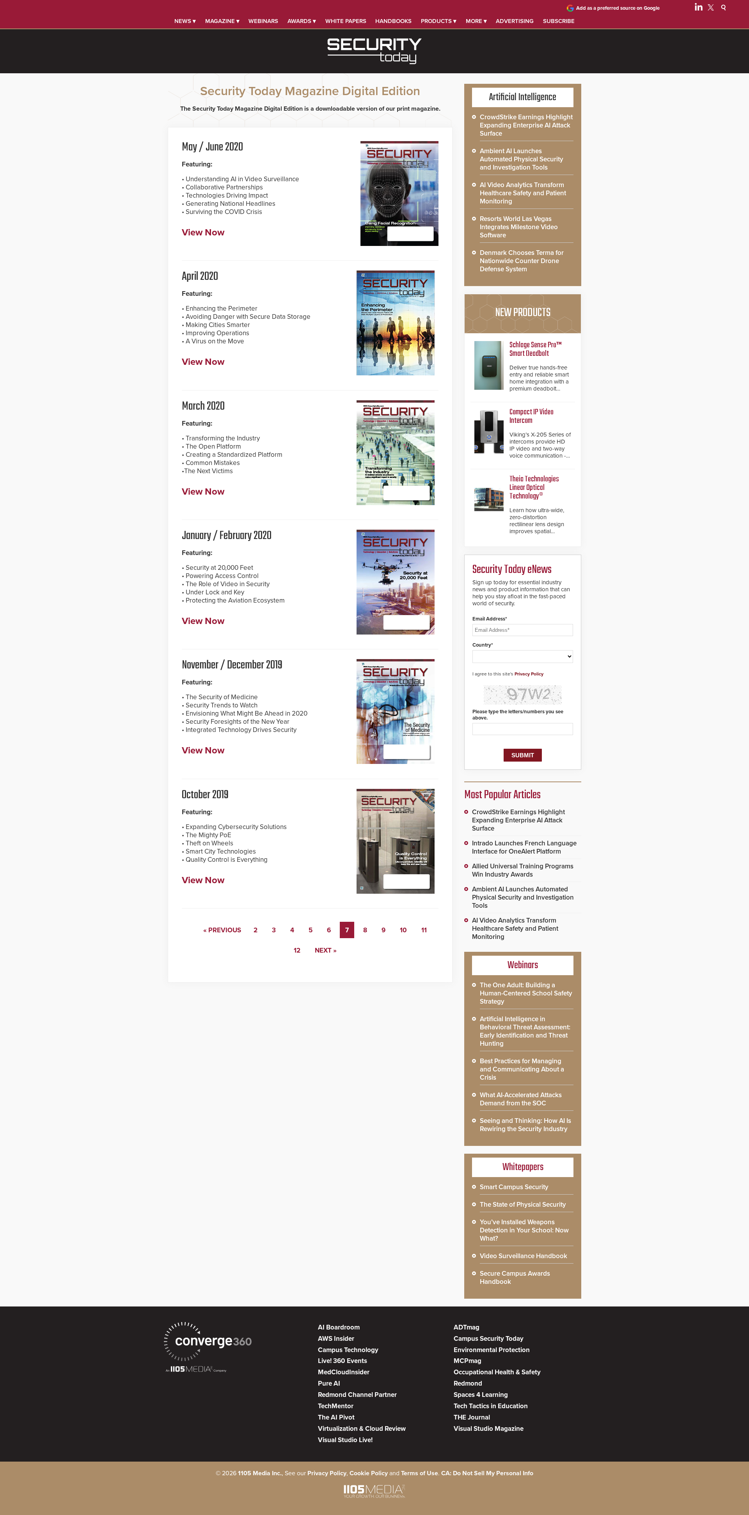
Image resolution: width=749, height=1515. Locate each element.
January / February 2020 (227, 536)
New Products (522, 313)
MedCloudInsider (343, 1372)
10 (403, 930)
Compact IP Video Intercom (531, 416)
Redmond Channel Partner (357, 1395)
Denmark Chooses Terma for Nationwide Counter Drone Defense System (522, 261)
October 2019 (205, 795)
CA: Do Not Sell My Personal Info (487, 1473)
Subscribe (559, 21)
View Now (203, 232)
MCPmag (467, 1361)
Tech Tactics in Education (491, 1406)
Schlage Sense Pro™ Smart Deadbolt (535, 349)
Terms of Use (419, 1473)
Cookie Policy (369, 1473)
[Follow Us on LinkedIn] (699, 8)
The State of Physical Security (523, 1204)
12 (297, 950)
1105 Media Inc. (260, 1473)
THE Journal (472, 1417)
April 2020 (200, 277)
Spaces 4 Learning (481, 1395)
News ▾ (185, 21)
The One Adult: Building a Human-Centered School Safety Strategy (526, 993)
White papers (345, 21)
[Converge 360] (208, 1342)
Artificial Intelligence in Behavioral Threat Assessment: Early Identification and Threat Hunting (525, 1031)
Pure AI (329, 1383)
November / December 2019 (232, 665)
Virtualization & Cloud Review (362, 1429)
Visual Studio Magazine (489, 1429)
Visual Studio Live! (345, 1440)
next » (326, 950)
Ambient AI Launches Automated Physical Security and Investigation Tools (521, 159)
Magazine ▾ (222, 21)
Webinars (263, 21)
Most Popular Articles (502, 795)
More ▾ (476, 21)
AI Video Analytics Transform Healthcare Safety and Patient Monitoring (523, 193)
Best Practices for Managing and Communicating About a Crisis (522, 1069)
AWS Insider (336, 1339)
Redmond (468, 1383)
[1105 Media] (196, 1370)
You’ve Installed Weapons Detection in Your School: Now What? (524, 1230)
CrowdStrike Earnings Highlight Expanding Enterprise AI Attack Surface (526, 125)
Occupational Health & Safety (497, 1372)
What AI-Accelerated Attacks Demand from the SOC (521, 1099)
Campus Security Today (489, 1339)
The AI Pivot (336, 1417)
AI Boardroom (339, 1327)
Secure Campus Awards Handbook (515, 1277)
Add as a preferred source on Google (618, 8)
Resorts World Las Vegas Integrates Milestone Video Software (519, 227)
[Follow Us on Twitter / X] (711, 8)
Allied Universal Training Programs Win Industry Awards (522, 870)
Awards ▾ (302, 21)
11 (424, 930)
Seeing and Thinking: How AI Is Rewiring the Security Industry (525, 1125)
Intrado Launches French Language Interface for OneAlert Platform (524, 847)
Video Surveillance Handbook (523, 1256)
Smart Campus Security (514, 1187)
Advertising (515, 21)
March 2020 (203, 406)
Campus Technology (348, 1350)
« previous (222, 930)
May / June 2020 (212, 147)
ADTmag (466, 1327)
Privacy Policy (529, 674)
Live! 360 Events (342, 1361)
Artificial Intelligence (522, 97)
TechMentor (335, 1406)
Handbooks (393, 21)
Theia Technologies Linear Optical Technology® (534, 487)
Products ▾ (438, 21)
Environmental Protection (492, 1350)
